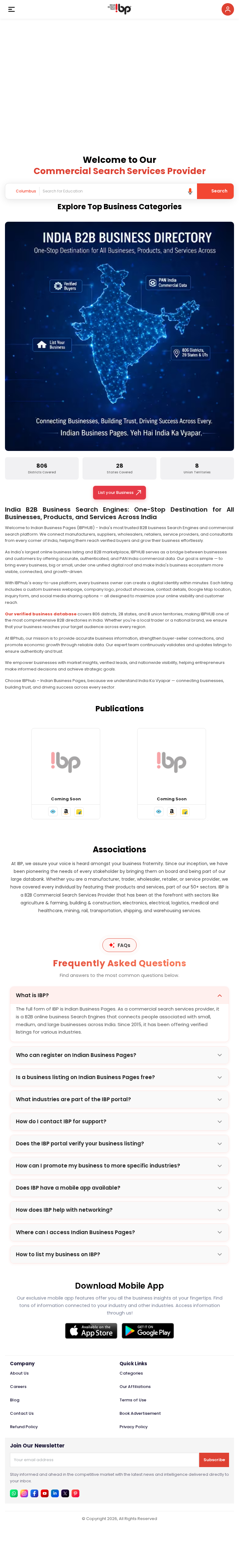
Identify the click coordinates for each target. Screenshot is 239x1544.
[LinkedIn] (55, 1493)
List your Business (116, 492)
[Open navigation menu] (11, 9)
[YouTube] (45, 1493)
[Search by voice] (190, 191)
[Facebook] (34, 1493)
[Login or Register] (228, 9)
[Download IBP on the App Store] (91, 1331)
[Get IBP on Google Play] (148, 1331)
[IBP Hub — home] (119, 9)
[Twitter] (65, 1493)
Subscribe (214, 1460)
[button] (53, 811)
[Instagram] (24, 1493)
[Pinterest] (75, 1493)
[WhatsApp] (14, 1493)
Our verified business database (41, 614)
